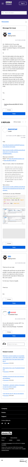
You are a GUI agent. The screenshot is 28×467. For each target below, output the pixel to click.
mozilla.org (3, 440)
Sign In (23, 3)
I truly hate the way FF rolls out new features (14, 396)
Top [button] (2, 463)
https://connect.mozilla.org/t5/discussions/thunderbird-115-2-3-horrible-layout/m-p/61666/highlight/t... (14, 153)
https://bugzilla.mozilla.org (9, 163)
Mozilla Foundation (5, 447)
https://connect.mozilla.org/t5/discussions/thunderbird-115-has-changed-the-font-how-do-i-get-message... (14, 191)
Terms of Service (14, 440)
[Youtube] (8, 426)
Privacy (3, 443)
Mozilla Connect (9, 3)
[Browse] (2, 3)
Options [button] (26, 21)
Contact (19, 443)
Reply (14, 115)
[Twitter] (2, 426)
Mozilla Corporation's (8, 446)
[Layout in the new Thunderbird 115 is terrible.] (23, 123)
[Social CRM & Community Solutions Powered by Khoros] (23, 463)
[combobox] (14, 13)
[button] (4, 111)
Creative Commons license (7, 453)
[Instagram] (5, 426)
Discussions (5, 21)
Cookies (11, 443)
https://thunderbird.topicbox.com (11, 162)
